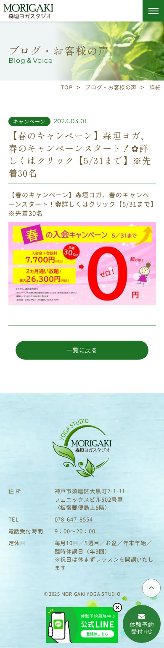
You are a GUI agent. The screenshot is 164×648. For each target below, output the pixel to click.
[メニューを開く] (153, 11)
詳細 (155, 87)
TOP (67, 87)
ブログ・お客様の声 (111, 87)
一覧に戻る (81, 350)
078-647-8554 (74, 519)
